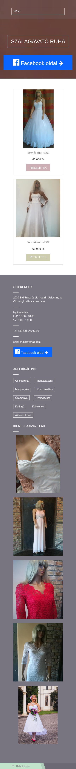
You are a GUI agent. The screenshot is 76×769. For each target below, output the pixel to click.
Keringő (19, 406)
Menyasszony (45, 380)
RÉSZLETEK (38, 167)
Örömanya (21, 397)
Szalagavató (43, 397)
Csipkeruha (21, 380)
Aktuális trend (23, 415)
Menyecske (22, 389)
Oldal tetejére (23, 766)
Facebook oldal (39, 63)
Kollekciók (38, 406)
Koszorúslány (45, 389)
